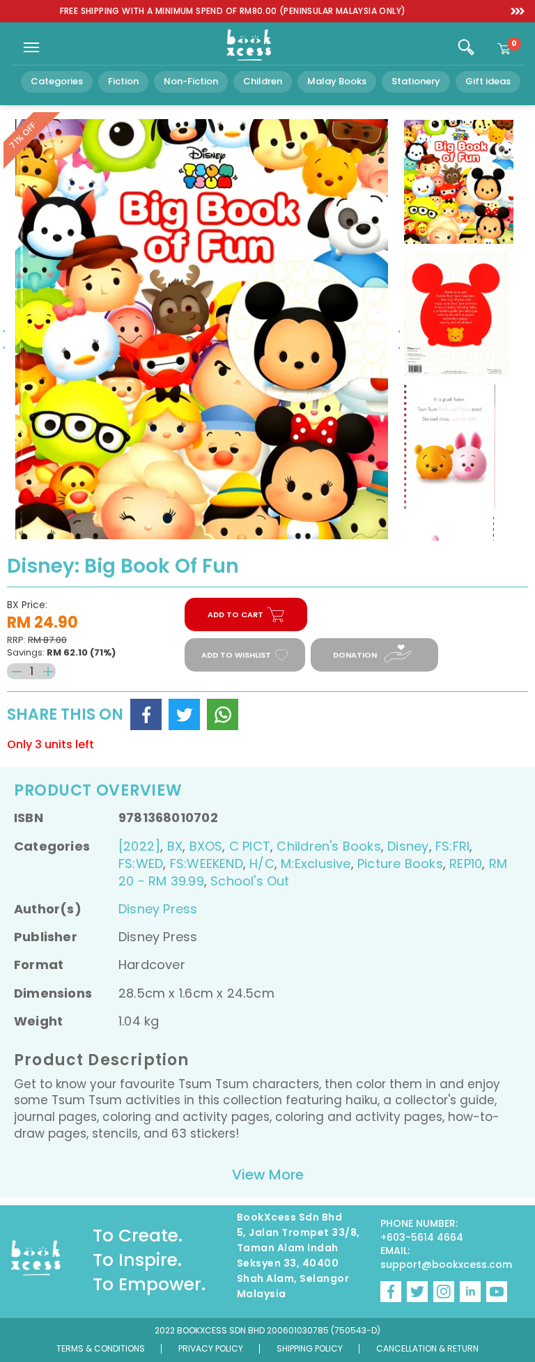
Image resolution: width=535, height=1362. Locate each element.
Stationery (415, 81)
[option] (232, 11)
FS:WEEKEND (206, 863)
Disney (407, 846)
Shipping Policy (310, 1348)
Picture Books (400, 863)
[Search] (466, 47)
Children (262, 81)
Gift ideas (488, 81)
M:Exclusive (315, 863)
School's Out (250, 881)
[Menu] (31, 47)
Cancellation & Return (427, 1348)
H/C (261, 863)
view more (268, 1174)
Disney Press (158, 909)
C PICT (249, 846)
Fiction (123, 81)
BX (175, 846)
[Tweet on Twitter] (184, 714)
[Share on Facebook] (146, 714)
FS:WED (140, 863)
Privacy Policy (210, 1348)
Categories (57, 81)
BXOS (206, 846)
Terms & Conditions (100, 1348)
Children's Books (328, 846)
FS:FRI (452, 846)
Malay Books (336, 81)
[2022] (139, 846)
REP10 (465, 863)
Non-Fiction (191, 81)
